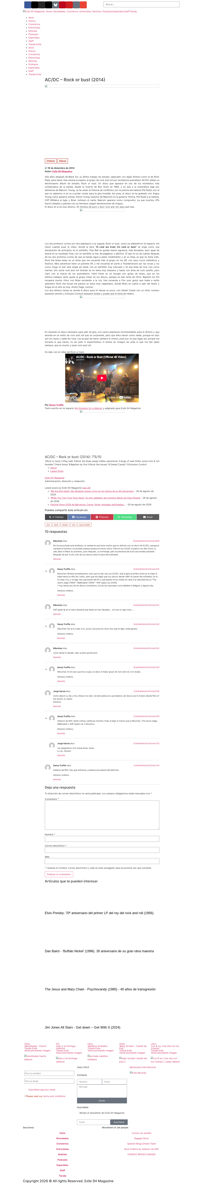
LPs (73, 525)
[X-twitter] (34, 4)
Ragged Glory (141, 1138)
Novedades (62, 1138)
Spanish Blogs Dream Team (141, 1143)
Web (47, 857)
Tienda (62, 1175)
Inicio (31, 17)
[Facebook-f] (27, 4)
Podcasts (33, 34)
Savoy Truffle (84, 525)
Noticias (32, 31)
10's (48, 525)
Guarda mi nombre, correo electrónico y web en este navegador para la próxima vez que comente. (99, 868)
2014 (56, 525)
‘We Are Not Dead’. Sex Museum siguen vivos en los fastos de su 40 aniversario (92, 491)
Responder (57, 559)
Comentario (52, 799)
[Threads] (48, 4)
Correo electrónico (55, 846)
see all (86, 487)
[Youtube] (69, 4)
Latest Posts (56, 471)
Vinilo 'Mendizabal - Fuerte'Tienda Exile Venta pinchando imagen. (37, 1047)
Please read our (45, 1096)
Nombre (50, 834)
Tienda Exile (34, 44)
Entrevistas (34, 27)
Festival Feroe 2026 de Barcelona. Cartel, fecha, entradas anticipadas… (87, 504)
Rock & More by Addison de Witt (141, 1149)
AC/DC (65, 525)
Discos (32, 20)
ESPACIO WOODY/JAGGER (141, 1154)
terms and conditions (54, 1096)
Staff (31, 41)
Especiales (34, 37)
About (53, 467)
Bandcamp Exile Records (143, 1067)
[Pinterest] (62, 4)
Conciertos (34, 24)
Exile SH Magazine (62, 171)
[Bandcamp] (76, 4)
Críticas (51, 160)
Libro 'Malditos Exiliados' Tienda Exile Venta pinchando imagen (101, 1047)
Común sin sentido (141, 1133)
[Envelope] (83, 4)
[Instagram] (41, 4)
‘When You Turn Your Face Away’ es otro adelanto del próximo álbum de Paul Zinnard (95, 497)
